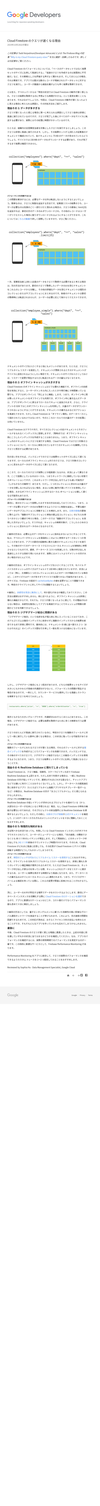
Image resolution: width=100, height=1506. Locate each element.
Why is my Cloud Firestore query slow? (29, 56)
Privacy (83, 995)
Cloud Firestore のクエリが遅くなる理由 (33, 40)
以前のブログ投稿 (54, 814)
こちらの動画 (24, 218)
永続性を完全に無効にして (29, 592)
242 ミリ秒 (23, 842)
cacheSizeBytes (45, 580)
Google (74, 995)
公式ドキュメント (73, 814)
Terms (90, 995)
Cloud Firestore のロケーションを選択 (63, 896)
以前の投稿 (74, 510)
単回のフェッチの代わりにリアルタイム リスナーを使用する (41, 857)
